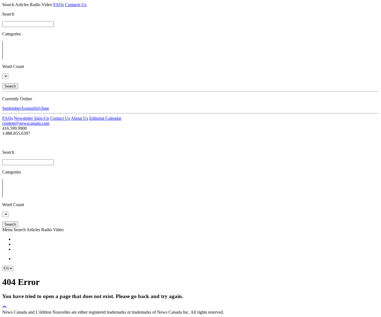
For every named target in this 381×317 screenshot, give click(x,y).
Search (10, 86)
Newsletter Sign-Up (31, 118)
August (27, 108)
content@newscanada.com (25, 123)
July (37, 108)
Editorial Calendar (105, 118)
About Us (79, 118)
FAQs (58, 4)
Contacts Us (75, 4)
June (45, 108)
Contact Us (60, 118)
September (11, 108)
